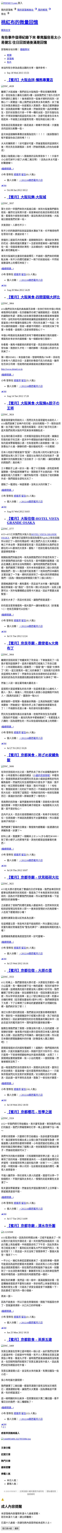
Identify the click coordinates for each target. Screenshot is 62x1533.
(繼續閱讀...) (7, 169)
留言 (23, 174)
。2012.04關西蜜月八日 (31, 180)
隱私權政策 (51, 1491)
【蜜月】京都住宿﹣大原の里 (29, 970)
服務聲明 (31, 1494)
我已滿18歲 (7, 1528)
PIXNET (13, 1491)
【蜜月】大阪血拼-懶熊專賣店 (30, 80)
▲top (3, 185)
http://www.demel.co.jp (11, 369)
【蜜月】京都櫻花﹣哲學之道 (29, 1112)
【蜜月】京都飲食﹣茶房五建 (29, 1340)
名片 (9, 62)
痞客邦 (17, 174)
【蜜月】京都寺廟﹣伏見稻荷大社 (33, 877)
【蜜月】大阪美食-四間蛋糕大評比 (33, 297)
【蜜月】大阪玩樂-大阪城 (26, 197)
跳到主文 (5, 30)
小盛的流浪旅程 (41, 775)
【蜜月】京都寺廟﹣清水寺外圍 (31, 1226)
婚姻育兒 (24, 49)
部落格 (10, 58)
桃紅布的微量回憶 (19, 22)
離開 (16, 1528)
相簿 (9, 55)
